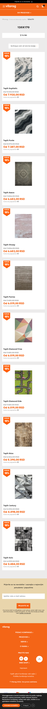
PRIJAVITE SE (23, 606)
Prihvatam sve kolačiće (11, 705)
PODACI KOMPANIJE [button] (23, 632)
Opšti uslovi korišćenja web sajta (22, 674)
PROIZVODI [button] (23, 637)
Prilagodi (25, 705)
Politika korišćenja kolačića (23, 676)
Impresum (23, 668)
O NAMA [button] (23, 646)
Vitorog (5, 19)
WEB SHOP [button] (23, 663)
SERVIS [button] (23, 642)
